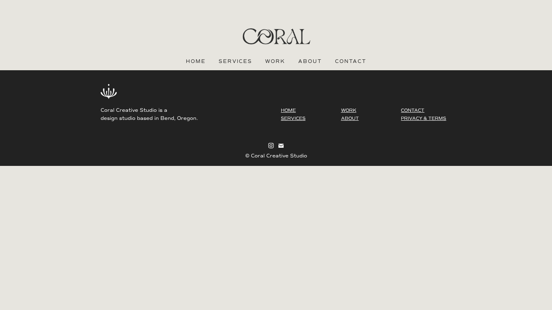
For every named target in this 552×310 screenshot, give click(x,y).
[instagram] (271, 145)
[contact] (280, 145)
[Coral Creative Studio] (276, 36)
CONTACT (412, 110)
